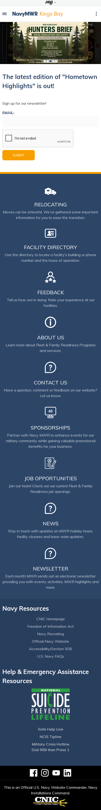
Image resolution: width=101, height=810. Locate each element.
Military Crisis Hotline (50, 744)
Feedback (50, 292)
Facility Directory (50, 247)
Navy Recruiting (50, 633)
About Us (50, 337)
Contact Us (50, 382)
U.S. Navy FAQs (50, 656)
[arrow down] (50, 3)
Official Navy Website (50, 641)
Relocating (50, 204)
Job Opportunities (50, 478)
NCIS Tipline (50, 736)
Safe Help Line (50, 729)
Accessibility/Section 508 (50, 648)
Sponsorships (50, 427)
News (50, 523)
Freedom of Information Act (50, 626)
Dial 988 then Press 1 (50, 749)
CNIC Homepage (50, 618)
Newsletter (50, 568)
